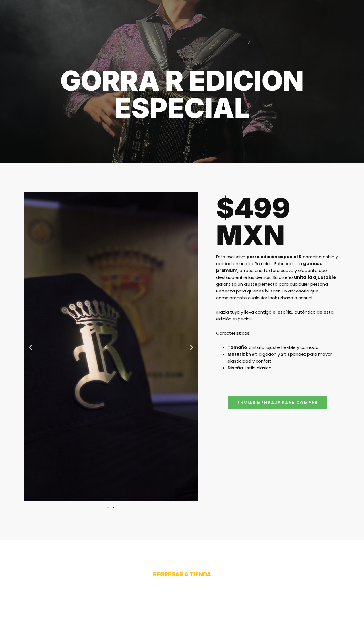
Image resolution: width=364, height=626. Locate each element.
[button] (30, 347)
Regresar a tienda (182, 574)
